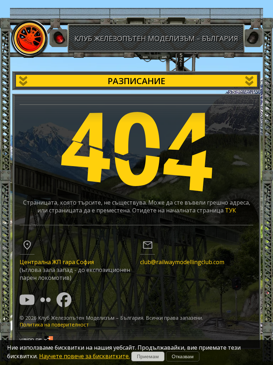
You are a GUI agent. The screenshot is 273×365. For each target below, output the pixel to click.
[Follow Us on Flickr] (45, 299)
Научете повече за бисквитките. (84, 356)
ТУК (230, 210)
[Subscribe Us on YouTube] (27, 299)
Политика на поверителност (54, 324)
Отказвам (183, 356)
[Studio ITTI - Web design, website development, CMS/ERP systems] (36, 338)
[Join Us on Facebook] (64, 299)
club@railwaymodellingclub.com (182, 262)
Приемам (148, 356)
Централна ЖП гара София (57, 262)
